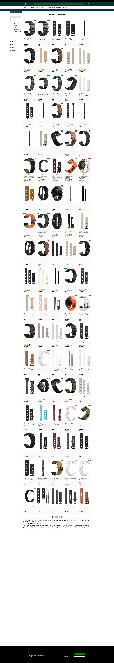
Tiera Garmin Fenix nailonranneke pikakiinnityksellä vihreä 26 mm (70, 397)
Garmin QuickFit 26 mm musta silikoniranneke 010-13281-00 (69, 39)
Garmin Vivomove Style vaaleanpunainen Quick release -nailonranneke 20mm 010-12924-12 (43, 314)
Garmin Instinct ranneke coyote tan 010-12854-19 (57, 314)
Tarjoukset (58, 7)
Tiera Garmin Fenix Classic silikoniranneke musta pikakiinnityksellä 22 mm (55, 204)
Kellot (25, 7)
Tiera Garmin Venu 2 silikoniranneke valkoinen (43, 369)
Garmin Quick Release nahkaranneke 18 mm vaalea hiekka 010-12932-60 (43, 67)
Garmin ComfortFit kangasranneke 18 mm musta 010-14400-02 (84, 204)
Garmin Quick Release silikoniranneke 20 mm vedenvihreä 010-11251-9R (43, 424)
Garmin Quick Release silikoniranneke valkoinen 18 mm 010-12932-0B (84, 369)
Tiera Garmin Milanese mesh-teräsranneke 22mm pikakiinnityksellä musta (69, 287)
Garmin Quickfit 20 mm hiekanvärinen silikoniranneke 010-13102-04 (43, 149)
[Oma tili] (86, 4)
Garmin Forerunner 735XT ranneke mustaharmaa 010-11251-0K (43, 507)
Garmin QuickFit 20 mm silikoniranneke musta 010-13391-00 (43, 452)
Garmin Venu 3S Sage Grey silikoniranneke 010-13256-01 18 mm (84, 397)
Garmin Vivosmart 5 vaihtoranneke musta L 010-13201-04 (29, 259)
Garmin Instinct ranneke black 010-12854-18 (70, 232)
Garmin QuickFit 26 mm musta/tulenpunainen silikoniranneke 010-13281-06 (57, 177)
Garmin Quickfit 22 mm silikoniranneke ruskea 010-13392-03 (29, 369)
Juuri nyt (65, 7)
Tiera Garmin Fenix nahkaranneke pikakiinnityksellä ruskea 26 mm (56, 479)
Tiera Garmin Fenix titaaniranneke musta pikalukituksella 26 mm (70, 122)
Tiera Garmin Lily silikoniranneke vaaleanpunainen (70, 424)
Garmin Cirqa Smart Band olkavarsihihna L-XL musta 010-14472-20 (42, 122)
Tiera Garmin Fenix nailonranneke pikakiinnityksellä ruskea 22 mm (56, 67)
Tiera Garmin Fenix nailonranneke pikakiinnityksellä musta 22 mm (29, 67)
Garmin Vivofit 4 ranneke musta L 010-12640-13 (56, 232)
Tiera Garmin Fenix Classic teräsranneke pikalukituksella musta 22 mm (29, 94)
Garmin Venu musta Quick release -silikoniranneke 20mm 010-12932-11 (70, 507)
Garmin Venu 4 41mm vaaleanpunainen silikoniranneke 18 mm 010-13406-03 (57, 369)
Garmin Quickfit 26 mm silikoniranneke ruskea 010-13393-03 (29, 204)
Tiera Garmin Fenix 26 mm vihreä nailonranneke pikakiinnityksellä (56, 397)
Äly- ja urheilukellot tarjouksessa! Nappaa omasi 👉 (57, 9)
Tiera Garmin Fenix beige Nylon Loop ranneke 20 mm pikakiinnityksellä (83, 177)
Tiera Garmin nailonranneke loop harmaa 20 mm (29, 507)
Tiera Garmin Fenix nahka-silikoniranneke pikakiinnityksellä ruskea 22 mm (56, 122)
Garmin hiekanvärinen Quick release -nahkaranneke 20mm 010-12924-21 (29, 314)
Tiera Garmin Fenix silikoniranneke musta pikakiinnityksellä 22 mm (29, 39)
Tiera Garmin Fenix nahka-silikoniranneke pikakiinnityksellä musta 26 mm (29, 342)
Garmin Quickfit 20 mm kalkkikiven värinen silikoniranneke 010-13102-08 (84, 232)
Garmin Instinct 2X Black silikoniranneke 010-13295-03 (28, 397)
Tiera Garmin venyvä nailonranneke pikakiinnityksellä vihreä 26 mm (43, 232)
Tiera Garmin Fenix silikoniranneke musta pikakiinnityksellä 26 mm (43, 39)
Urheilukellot (31, 7)
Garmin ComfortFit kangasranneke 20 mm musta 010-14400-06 (57, 287)
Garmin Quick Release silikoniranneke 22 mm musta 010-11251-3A (29, 424)
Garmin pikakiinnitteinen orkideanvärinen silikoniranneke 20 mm (43, 342)
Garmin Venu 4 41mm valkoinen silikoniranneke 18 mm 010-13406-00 (43, 287)
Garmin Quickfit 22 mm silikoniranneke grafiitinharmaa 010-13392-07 (84, 342)
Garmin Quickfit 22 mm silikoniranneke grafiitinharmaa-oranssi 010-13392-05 (69, 452)
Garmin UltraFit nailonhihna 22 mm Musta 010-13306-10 (84, 39)
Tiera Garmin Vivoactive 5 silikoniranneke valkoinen (82, 479)
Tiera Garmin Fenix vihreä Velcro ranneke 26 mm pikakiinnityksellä (29, 177)
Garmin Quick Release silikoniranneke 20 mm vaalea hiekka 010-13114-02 (70, 67)
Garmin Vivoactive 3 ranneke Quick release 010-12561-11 (57, 507)
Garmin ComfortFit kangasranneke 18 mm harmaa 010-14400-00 (70, 369)
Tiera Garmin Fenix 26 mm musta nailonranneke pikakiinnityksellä (56, 149)
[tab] (15, 15)
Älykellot (38, 7)
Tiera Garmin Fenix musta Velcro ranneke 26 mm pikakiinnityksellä (29, 452)
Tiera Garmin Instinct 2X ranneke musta (70, 342)
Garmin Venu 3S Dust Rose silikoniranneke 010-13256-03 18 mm (70, 259)
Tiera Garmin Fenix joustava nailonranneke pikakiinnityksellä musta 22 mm (42, 397)
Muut (53, 7)
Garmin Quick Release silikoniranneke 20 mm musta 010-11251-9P (29, 122)
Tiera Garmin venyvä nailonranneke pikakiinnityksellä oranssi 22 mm (29, 232)
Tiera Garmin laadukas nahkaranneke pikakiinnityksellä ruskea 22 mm (70, 149)
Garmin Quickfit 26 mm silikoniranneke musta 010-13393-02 (29, 479)
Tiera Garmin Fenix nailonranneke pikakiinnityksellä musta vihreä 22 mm (43, 94)
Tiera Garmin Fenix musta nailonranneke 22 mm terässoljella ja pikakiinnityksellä (84, 149)
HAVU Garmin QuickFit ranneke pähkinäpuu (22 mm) (42, 479)
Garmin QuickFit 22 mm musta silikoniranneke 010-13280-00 (56, 39)
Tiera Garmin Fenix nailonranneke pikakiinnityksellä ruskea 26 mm (43, 259)
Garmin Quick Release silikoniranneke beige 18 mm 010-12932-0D (83, 67)
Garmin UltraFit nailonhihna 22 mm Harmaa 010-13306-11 (70, 204)
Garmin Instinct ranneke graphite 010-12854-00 (84, 287)
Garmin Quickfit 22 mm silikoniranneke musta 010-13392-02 (84, 452)
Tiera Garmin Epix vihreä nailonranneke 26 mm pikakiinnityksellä (82, 424)
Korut (43, 7)
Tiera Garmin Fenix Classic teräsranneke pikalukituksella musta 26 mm (57, 94)
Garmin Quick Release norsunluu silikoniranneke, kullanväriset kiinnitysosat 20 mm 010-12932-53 (84, 94)
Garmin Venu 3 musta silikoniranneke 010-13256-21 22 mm (57, 259)
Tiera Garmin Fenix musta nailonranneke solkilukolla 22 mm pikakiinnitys (84, 259)
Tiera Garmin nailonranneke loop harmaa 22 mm (42, 177)
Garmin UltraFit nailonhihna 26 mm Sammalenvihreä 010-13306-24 (84, 122)
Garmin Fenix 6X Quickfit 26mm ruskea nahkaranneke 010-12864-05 (84, 507)
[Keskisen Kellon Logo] (28, 4)
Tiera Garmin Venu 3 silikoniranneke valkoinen (70, 479)
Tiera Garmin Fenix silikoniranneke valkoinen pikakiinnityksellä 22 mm (84, 314)
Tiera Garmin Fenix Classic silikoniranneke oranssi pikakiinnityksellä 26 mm (69, 314)
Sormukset (48, 7)
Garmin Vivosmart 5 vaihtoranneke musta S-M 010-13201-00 (43, 204)
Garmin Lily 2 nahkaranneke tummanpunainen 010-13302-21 (56, 424)
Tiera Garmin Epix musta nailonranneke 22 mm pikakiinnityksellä (68, 94)
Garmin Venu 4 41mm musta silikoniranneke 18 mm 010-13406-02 (29, 287)
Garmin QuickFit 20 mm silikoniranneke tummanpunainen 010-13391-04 (56, 452)
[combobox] (59, 4)
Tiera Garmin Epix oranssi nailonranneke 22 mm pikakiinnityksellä (69, 177)
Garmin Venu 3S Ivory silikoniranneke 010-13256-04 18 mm (57, 342)
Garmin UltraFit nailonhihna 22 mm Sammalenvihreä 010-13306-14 (29, 149)
